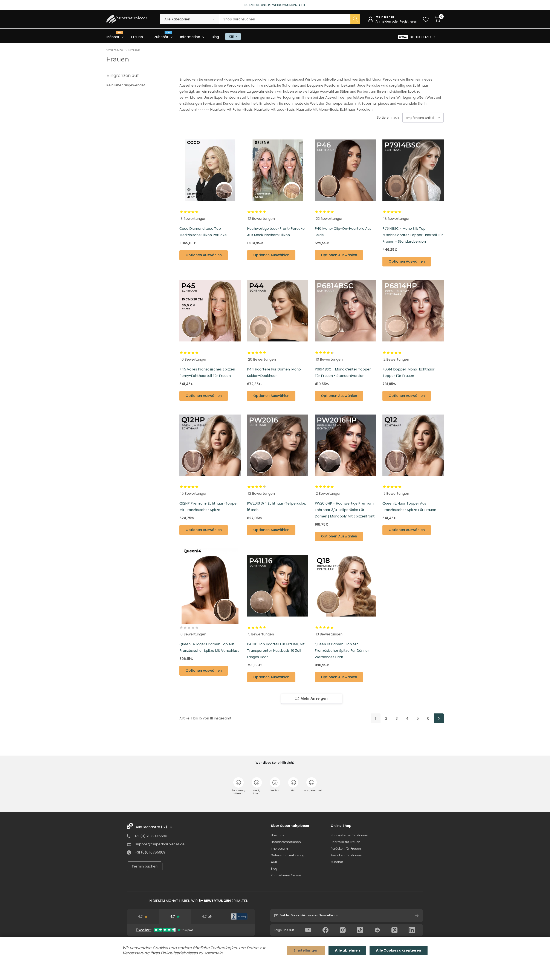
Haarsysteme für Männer (349, 835)
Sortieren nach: (388, 117)
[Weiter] (439, 718)
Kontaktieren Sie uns (286, 875)
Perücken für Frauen (346, 848)
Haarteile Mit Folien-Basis (231, 109)
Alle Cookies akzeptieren (398, 950)
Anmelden (384, 21)
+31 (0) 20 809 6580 (150, 836)
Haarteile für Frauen (345, 842)
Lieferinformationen (286, 842)
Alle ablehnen (347, 950)
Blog (274, 868)
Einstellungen (306, 950)
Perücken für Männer (346, 855)
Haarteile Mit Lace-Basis (274, 109)
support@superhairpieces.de (160, 844)
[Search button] (355, 19)
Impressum (279, 848)
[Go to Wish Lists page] (426, 19)
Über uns (277, 835)
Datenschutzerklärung (287, 855)
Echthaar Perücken (356, 109)
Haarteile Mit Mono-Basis (317, 109)
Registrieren (408, 21)
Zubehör (337, 862)
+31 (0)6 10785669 (150, 852)
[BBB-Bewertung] (239, 916)
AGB (274, 862)
